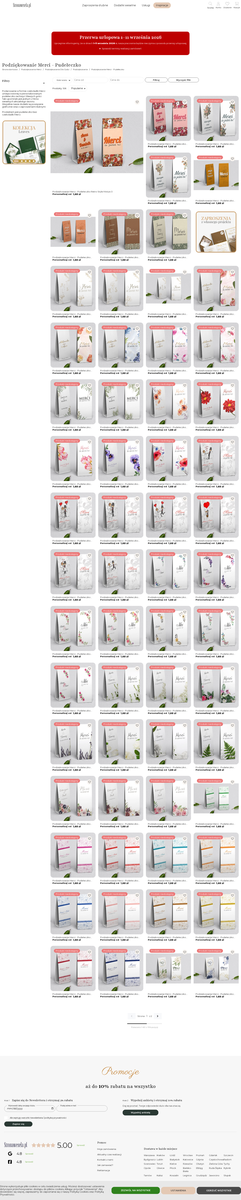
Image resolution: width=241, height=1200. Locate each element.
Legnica (187, 1175)
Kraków (161, 1155)
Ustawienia (178, 1190)
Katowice (188, 1159)
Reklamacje (103, 1170)
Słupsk (227, 1175)
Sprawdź (81, 1145)
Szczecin (228, 1155)
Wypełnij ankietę (140, 1112)
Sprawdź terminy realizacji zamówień (121, 48)
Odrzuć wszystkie (218, 1190)
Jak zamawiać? (105, 1165)
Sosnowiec (150, 1163)
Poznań (200, 1155)
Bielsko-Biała (187, 1170)
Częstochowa (216, 1159)
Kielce (173, 1163)
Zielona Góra (216, 1163)
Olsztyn (200, 1163)
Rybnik (227, 1168)
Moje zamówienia (106, 1149)
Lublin (160, 1159)
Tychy (227, 1163)
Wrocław (188, 1155)
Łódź (172, 1155)
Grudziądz (201, 1175)
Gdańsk (213, 1155)
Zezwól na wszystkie (136, 1190)
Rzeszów (187, 1163)
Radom (227, 1159)
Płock (173, 1168)
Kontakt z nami (105, 1159)
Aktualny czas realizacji (109, 1154)
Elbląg (199, 1168)
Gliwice (160, 1168)
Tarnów (148, 1175)
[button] (15, 161)
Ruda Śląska (215, 1168)
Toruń (160, 1163)
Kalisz (160, 1175)
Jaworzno (214, 1175)
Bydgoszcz (150, 1159)
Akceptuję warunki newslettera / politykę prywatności (38, 1117)
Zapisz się (18, 1124)
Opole (147, 1168)
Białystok (175, 1159)
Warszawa (149, 1155)
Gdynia (199, 1159)
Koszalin (174, 1175)
